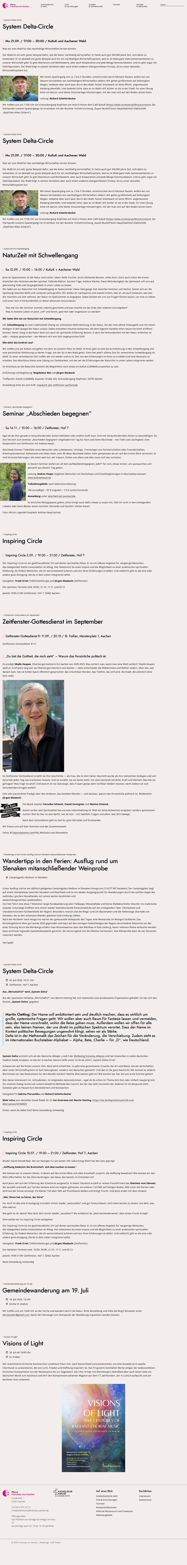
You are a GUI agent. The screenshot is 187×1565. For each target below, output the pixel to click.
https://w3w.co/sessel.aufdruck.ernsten (128, 104)
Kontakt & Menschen (141, 5)
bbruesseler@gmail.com (16, 1314)
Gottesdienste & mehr (47, 5)
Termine (116, 4)
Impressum (145, 1496)
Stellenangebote (104, 1515)
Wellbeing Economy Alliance (89, 1056)
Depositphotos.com (23, 832)
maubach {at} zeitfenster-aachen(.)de (57, 385)
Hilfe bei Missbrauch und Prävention (114, 1511)
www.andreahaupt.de (39, 477)
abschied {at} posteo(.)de (61, 496)
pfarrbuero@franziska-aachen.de (33, 1510)
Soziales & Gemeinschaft (96, 5)
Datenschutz (145, 1500)
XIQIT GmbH (55, 1542)
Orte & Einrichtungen (71, 5)
